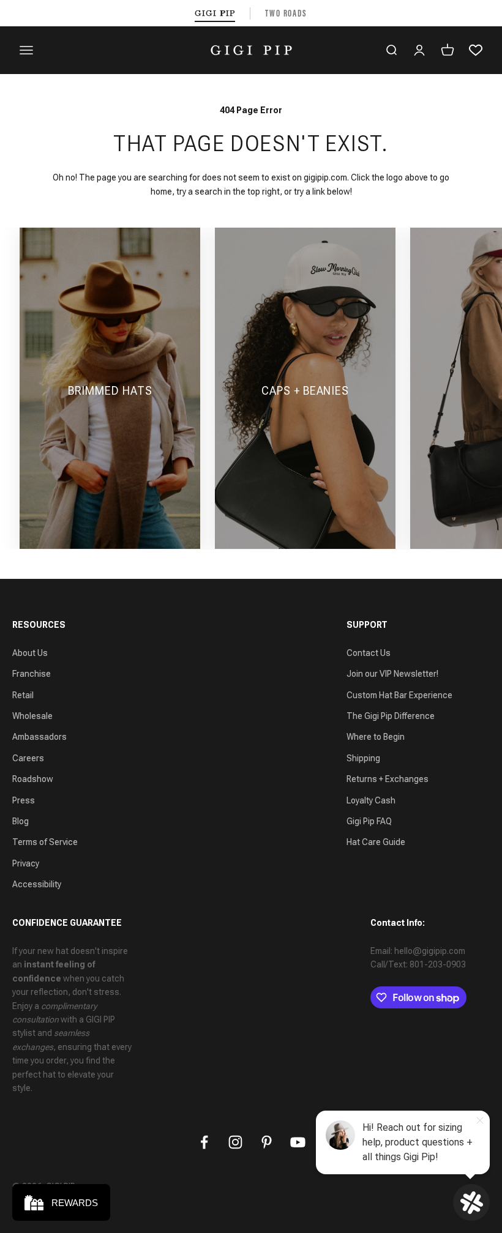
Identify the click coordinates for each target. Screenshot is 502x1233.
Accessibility (36, 884)
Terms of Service (45, 842)
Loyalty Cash (371, 800)
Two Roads (286, 13)
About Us (30, 653)
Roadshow (32, 779)
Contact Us (369, 653)
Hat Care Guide (376, 842)
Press (23, 800)
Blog (20, 821)
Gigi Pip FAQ (369, 821)
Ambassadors (39, 737)
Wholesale (32, 716)
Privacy (25, 863)
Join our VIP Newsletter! (392, 674)
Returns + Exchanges (388, 779)
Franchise (31, 674)
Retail (23, 695)
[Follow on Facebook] (204, 1142)
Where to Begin (376, 737)
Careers (28, 758)
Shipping (363, 758)
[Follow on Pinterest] (266, 1142)
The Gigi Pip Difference (391, 716)
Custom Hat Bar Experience (399, 695)
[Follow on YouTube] (298, 1142)
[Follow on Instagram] (235, 1142)
